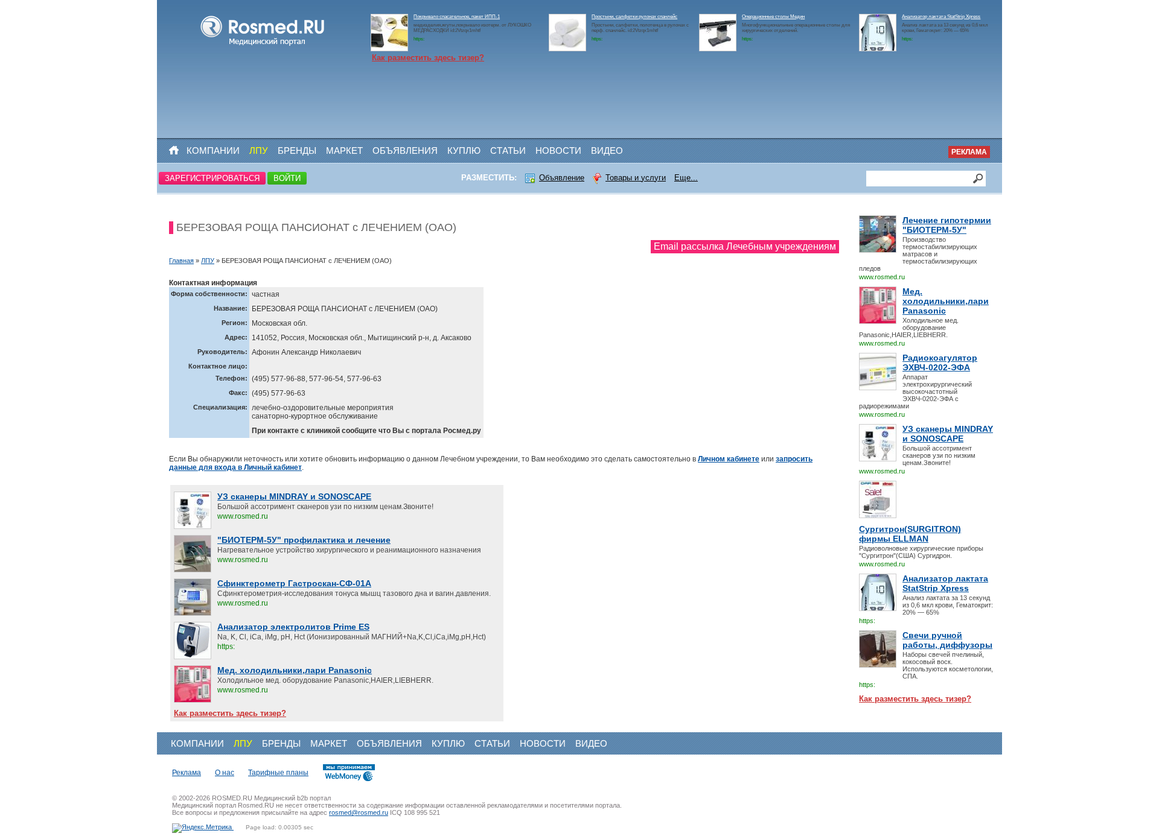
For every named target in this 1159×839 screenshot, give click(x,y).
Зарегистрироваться (212, 178)
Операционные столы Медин (773, 16)
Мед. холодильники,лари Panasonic (945, 301)
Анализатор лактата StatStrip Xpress (941, 16)
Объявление (561, 177)
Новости (558, 150)
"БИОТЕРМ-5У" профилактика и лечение (304, 540)
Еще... (686, 177)
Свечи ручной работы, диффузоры (947, 640)
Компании (213, 150)
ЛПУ (258, 150)
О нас (224, 772)
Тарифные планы (278, 772)
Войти (287, 178)
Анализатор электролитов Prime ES (293, 627)
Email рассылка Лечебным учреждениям (745, 246)
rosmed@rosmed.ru (358, 812)
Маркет (344, 150)
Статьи (508, 150)
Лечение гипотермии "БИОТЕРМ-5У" (946, 225)
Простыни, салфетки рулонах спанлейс (634, 16)
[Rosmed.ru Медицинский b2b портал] (262, 46)
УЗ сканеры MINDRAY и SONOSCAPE (947, 433)
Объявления (405, 150)
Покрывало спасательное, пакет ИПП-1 (456, 16)
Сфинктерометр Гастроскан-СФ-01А (294, 583)
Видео (607, 150)
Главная (181, 260)
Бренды (297, 150)
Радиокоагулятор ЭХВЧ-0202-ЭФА (939, 362)
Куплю (464, 150)
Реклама (969, 152)
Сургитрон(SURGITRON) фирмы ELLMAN (910, 533)
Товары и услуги (635, 177)
